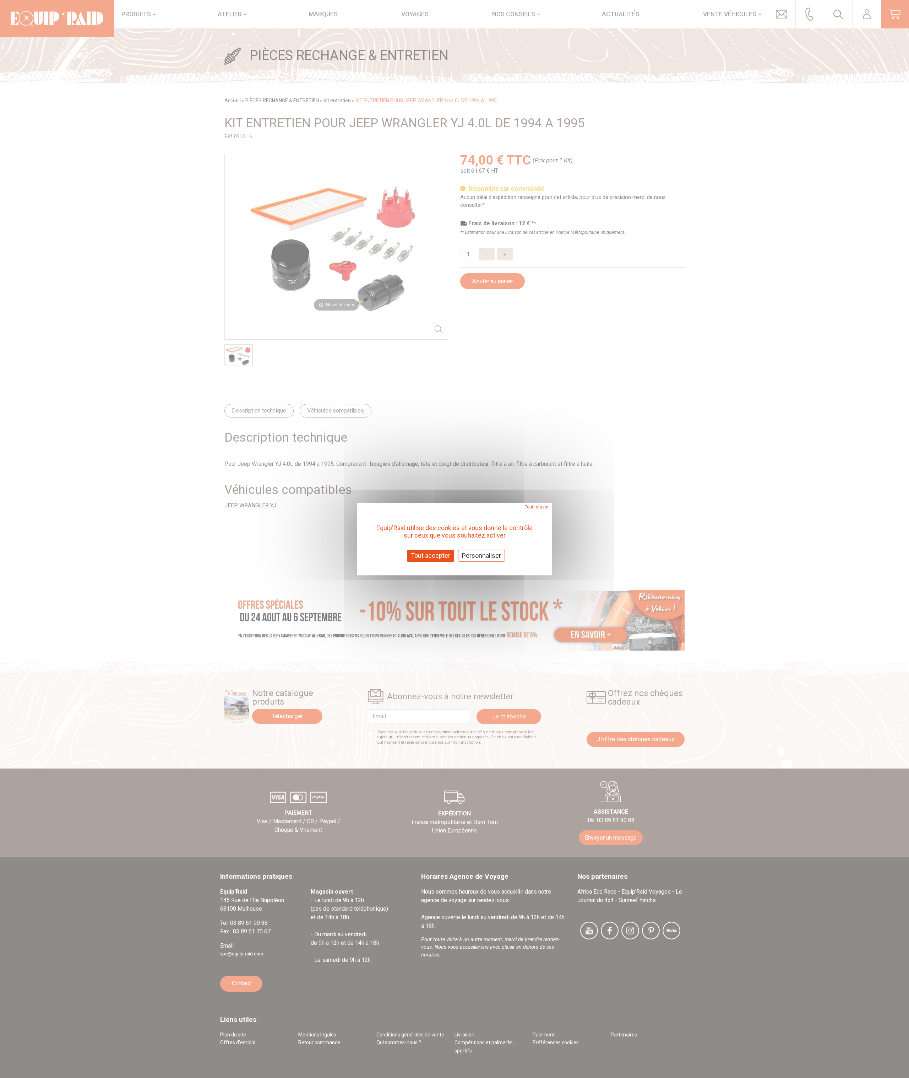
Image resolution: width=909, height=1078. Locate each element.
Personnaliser (481, 555)
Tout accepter (430, 555)
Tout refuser (537, 507)
